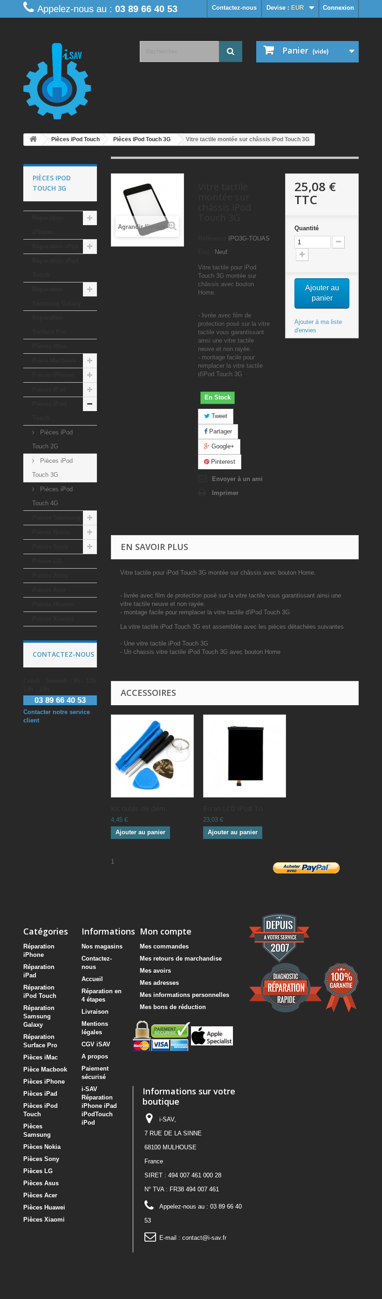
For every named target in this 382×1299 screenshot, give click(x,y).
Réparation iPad (55, 246)
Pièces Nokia (50, 532)
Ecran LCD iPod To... (235, 808)
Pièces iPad (49, 389)
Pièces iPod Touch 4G (52, 496)
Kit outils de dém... (140, 808)
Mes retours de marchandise (181, 958)
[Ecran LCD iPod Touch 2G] (244, 756)
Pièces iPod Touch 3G (52, 467)
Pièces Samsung (56, 517)
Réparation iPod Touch (55, 267)
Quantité (306, 228)
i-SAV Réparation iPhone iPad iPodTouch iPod (99, 1106)
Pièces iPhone (53, 374)
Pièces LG (46, 560)
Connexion (338, 7)
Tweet (218, 415)
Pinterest (222, 461)
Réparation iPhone (47, 224)
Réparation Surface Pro (49, 324)
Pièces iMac (49, 346)
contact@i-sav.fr (204, 1237)
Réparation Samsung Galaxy (56, 296)
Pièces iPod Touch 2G (52, 439)
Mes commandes (164, 946)
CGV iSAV (96, 1044)
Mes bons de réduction (173, 1006)
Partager (219, 431)
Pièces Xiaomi (53, 618)
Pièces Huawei (53, 604)
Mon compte (165, 931)
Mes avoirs (155, 970)
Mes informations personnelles (184, 994)
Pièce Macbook (54, 360)
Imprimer (225, 492)
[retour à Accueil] (33, 139)
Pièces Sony (50, 546)
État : (205, 251)
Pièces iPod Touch (49, 410)
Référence (212, 238)
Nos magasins (102, 946)
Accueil (92, 979)
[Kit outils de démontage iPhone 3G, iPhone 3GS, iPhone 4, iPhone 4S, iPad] (152, 756)
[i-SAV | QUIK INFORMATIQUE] (74, 77)
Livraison (95, 1011)
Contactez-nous (234, 7)
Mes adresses (159, 982)
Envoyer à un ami (237, 478)
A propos (95, 1056)
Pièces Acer (49, 589)
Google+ (222, 446)
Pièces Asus (50, 575)
